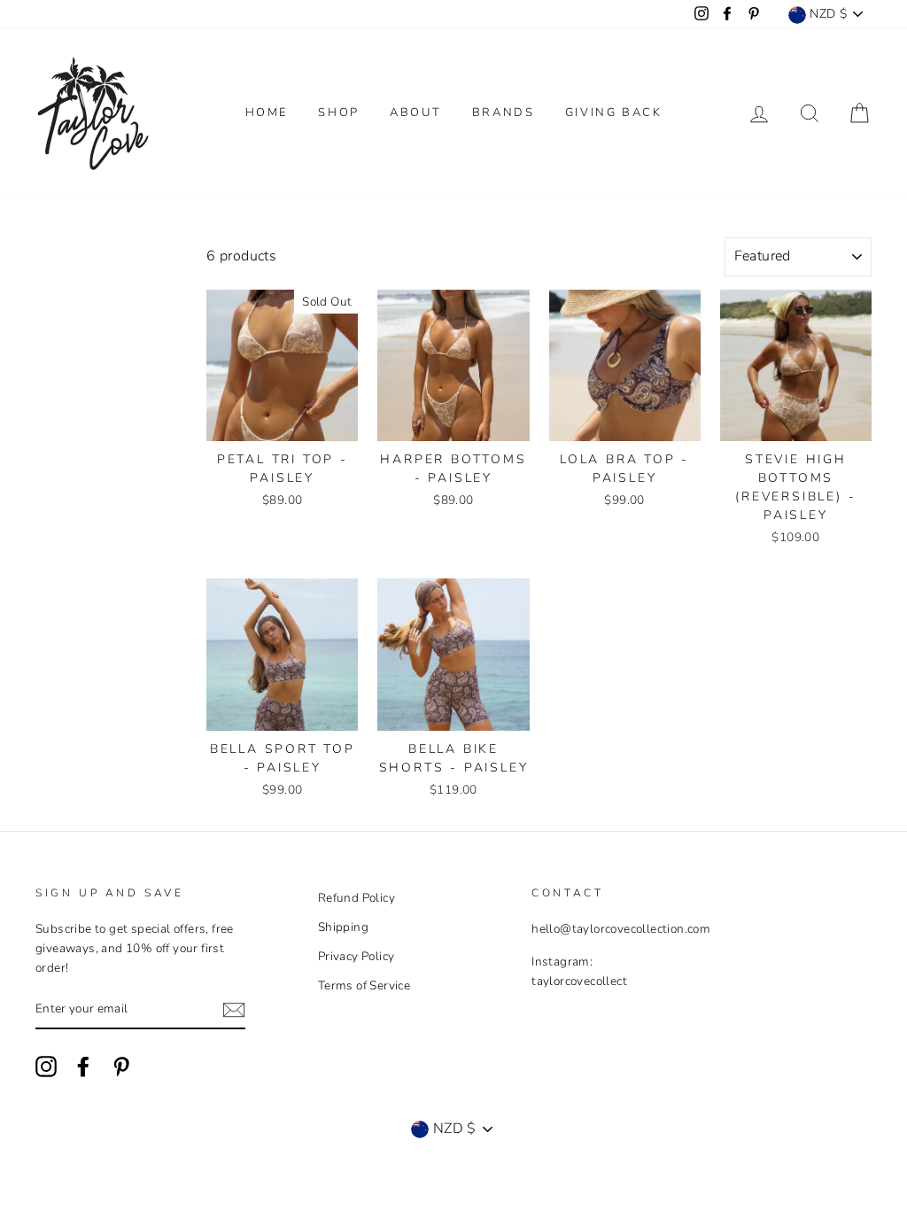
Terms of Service (364, 985)
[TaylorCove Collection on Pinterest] (121, 1066)
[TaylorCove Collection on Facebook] (83, 1066)
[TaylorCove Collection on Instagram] (46, 1066)
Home (266, 112)
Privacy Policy (356, 956)
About (415, 112)
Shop (338, 112)
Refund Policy (356, 897)
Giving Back (614, 112)
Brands (503, 112)
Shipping (343, 927)
